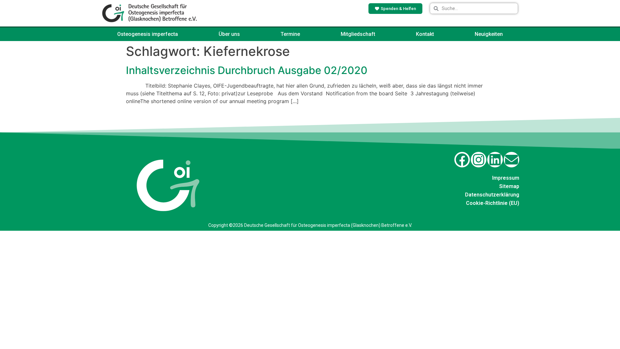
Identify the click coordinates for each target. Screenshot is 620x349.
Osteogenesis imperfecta (147, 34)
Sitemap (509, 186)
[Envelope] (511, 159)
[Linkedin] (495, 159)
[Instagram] (478, 159)
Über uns (229, 34)
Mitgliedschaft (358, 34)
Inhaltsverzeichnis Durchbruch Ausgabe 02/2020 (246, 70)
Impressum (505, 178)
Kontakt (425, 34)
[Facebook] (462, 159)
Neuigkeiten (489, 34)
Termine (290, 34)
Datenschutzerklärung (492, 195)
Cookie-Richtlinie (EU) (492, 203)
